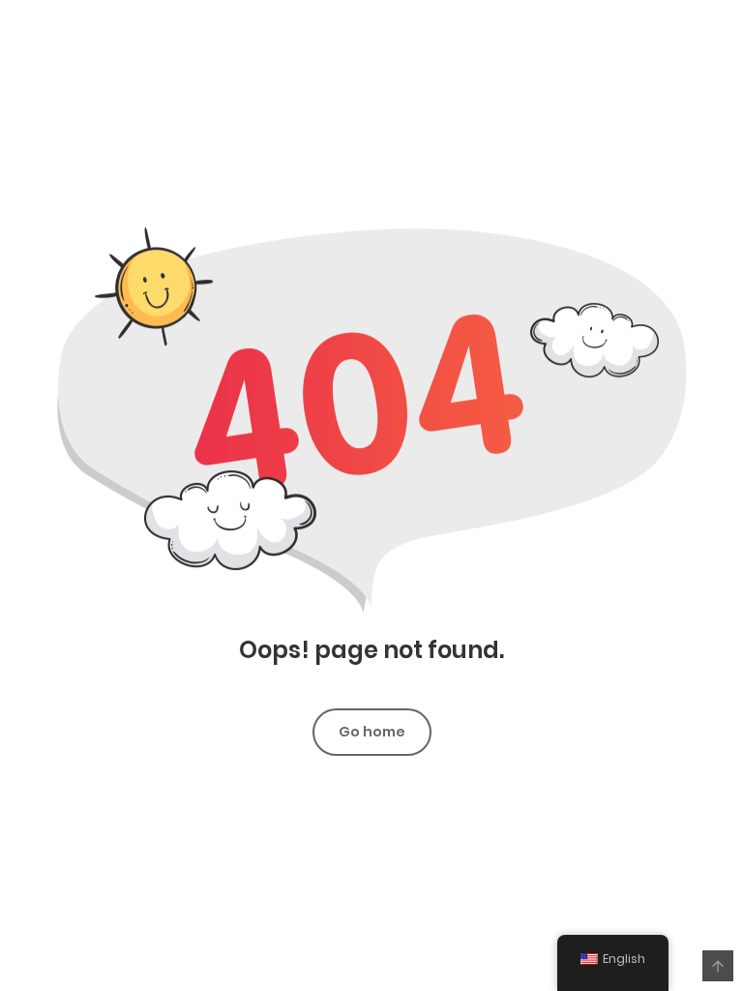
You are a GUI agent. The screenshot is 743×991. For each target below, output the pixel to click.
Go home (372, 731)
